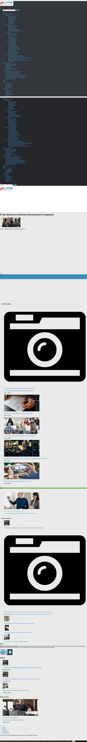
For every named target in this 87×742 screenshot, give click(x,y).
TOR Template (11, 37)
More (4, 82)
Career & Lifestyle (19, 511)
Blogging (7, 87)
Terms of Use (8, 94)
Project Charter (11, 35)
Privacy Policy (8, 93)
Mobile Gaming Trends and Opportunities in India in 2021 (18, 481)
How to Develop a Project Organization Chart (16, 75)
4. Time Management (13, 46)
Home (4, 12)
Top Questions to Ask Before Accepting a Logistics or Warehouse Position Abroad (23, 527)
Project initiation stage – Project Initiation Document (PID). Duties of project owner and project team (28, 614)
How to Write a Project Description (13, 71)
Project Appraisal (12, 33)
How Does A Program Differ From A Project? (18, 60)
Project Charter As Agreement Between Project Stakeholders (18, 390)
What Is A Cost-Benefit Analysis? (16, 59)
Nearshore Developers (10, 64)
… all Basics (11, 23)
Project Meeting (12, 20)
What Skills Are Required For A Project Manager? (20, 57)
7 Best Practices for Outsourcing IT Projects (13, 720)
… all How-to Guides (10, 78)
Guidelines (8, 24)
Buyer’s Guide (6, 62)
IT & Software (8, 83)
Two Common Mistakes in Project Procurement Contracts (18, 632)
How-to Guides (6, 70)
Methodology (11, 18)
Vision (4, 729)
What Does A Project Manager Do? (16, 56)
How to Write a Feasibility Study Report (14, 76)
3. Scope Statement (13, 45)
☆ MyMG (5, 88)
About (6, 89)
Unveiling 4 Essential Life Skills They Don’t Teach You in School (19, 513)
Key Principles (11, 17)
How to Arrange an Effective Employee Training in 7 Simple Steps (20, 435)
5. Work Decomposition (13, 48)
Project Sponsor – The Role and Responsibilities (16, 641)
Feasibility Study (12, 38)
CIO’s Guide (8, 66)
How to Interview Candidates (12, 72)
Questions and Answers (11, 54)
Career (4, 81)
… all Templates (12, 40)
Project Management (8, 13)
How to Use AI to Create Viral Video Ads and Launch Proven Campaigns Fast (21, 678)
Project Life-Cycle (12, 34)
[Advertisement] (41, 202)
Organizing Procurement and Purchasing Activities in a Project (19, 623)
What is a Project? (12, 16)
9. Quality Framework (13, 53)
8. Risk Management (13, 51)
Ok (73, 741)
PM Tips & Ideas (14, 717)
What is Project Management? (15, 55)
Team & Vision (8, 91)
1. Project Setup (12, 43)
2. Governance (11, 44)
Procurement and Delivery (14, 31)
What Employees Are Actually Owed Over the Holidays (16, 690)
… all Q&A (10, 61)
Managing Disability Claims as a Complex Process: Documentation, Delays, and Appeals (25, 458)
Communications (12, 28)
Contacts (7, 92)
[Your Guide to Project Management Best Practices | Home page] (6, 5)
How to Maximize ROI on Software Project (15, 77)
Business (5, 79)
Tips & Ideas (8, 84)
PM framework (8, 86)
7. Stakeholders (12, 50)
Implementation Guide (10, 42)
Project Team (11, 27)
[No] (75, 741)
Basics (7, 15)
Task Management (12, 39)
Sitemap (7, 95)
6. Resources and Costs (14, 49)
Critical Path (11, 22)
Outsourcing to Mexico (10, 65)
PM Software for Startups (11, 68)
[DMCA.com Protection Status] (9, 654)
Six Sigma (10, 21)
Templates (7, 32)
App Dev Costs (9, 67)
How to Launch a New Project (12, 73)
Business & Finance (9, 511)
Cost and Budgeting (13, 26)
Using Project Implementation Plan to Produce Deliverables (18, 413)
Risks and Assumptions (13, 29)
